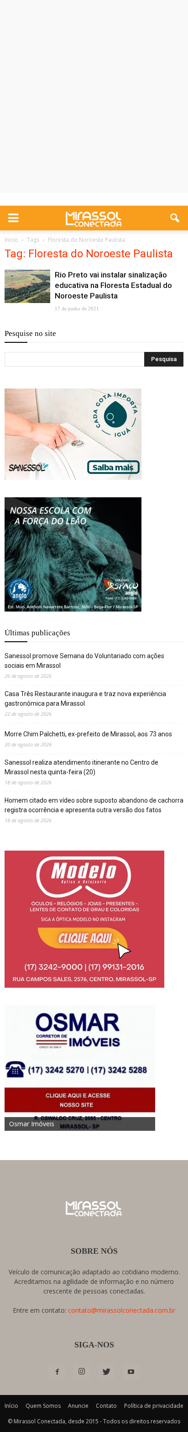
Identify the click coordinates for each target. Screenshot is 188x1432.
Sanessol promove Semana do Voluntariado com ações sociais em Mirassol (84, 660)
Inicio (11, 240)
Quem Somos (43, 1406)
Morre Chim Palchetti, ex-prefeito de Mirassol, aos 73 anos (88, 734)
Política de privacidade (153, 1406)
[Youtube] (131, 1372)
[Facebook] (57, 1372)
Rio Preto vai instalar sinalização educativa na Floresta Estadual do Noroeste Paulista (113, 285)
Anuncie (78, 1406)
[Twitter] (106, 1372)
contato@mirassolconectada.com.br (121, 1310)
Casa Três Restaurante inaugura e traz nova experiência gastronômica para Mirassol (85, 698)
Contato (106, 1406)
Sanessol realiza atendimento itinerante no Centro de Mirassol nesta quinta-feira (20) (81, 767)
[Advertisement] (94, 99)
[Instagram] (82, 1372)
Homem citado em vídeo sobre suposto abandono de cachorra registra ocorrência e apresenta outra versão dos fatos (94, 805)
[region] (73, 434)
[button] (175, 218)
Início (11, 1406)
